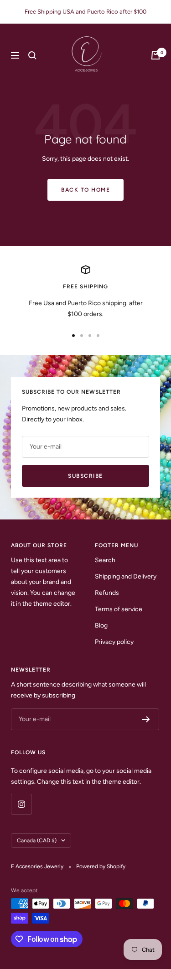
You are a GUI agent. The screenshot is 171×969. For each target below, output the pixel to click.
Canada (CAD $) (37, 840)
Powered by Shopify (100, 866)
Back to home (85, 190)
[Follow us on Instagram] (21, 804)
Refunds (107, 593)
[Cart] (155, 55)
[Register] (146, 719)
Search (105, 560)
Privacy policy (114, 642)
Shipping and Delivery (125, 576)
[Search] (32, 55)
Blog (101, 625)
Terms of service (118, 609)
